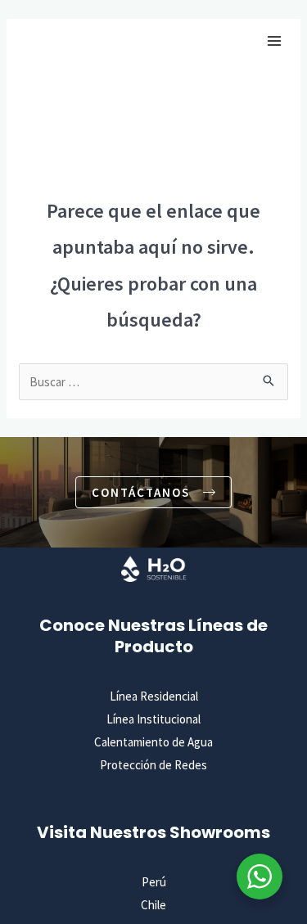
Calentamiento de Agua (153, 742)
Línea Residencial (154, 696)
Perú (154, 882)
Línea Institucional (153, 719)
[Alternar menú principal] (274, 41)
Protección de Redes (153, 765)
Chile (153, 905)
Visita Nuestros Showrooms (153, 832)
